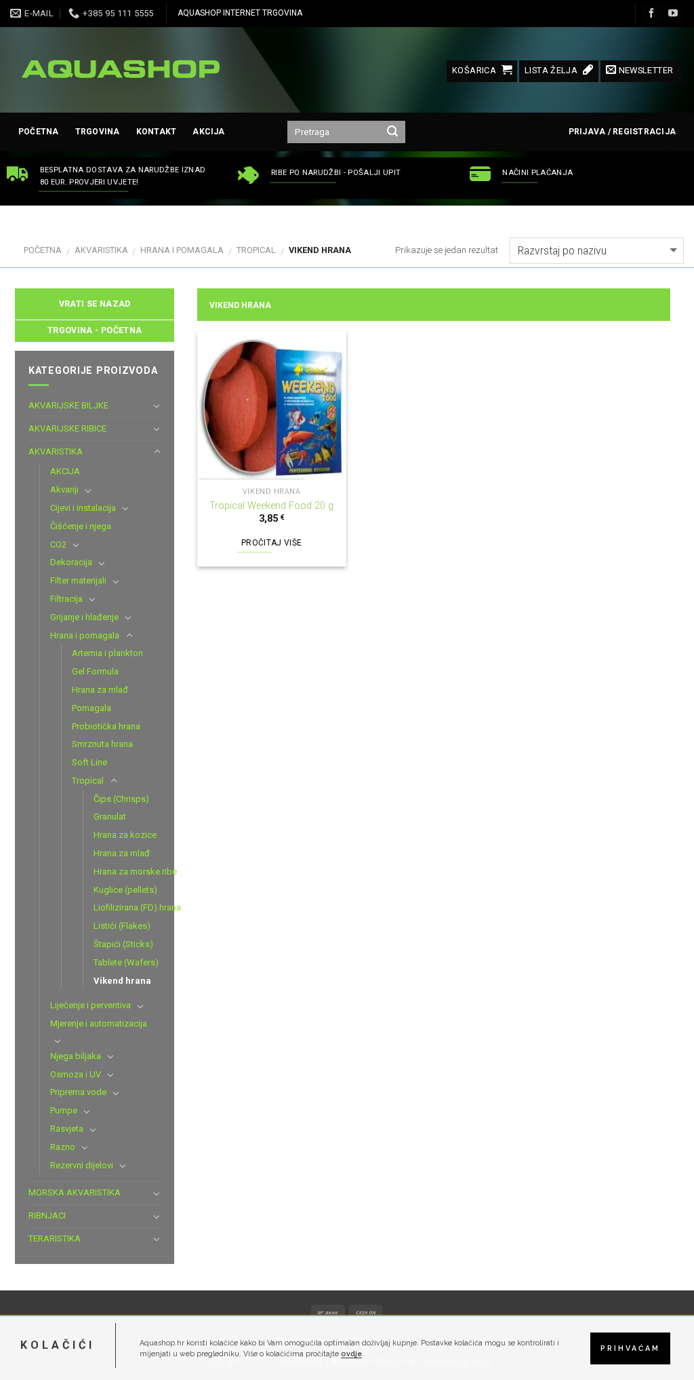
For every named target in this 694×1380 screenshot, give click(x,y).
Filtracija (66, 599)
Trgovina (97, 131)
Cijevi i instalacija (83, 508)
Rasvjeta (66, 1129)
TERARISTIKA (54, 1238)
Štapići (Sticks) (123, 944)
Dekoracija (71, 562)
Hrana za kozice (125, 835)
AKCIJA (208, 131)
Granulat (110, 816)
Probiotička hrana (106, 726)
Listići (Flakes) (122, 926)
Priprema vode (78, 1092)
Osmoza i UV (75, 1074)
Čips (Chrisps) (121, 799)
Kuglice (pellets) (125, 890)
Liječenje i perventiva (90, 1005)
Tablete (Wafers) (126, 962)
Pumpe (63, 1110)
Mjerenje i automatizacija (98, 1023)
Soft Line (89, 762)
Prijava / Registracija (622, 131)
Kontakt (156, 131)
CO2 (58, 544)
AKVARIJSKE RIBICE (67, 428)
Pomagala (91, 708)
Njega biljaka (75, 1056)
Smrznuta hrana (102, 744)
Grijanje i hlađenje (84, 617)
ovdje (351, 1353)
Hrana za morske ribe (135, 871)
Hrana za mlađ (100, 690)
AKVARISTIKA (101, 250)
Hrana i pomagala (182, 250)
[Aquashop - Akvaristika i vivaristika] (118, 70)
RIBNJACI (47, 1215)
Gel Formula (95, 671)
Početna (38, 131)
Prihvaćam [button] (630, 1348)
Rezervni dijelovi (81, 1165)
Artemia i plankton (107, 653)
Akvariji (64, 489)
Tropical (256, 250)
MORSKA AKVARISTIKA (74, 1192)
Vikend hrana (122, 981)
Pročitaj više (271, 543)
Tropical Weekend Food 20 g (271, 506)
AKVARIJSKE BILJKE (68, 405)
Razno (62, 1147)
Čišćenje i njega (80, 526)
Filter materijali (78, 580)
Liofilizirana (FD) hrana (137, 907)
